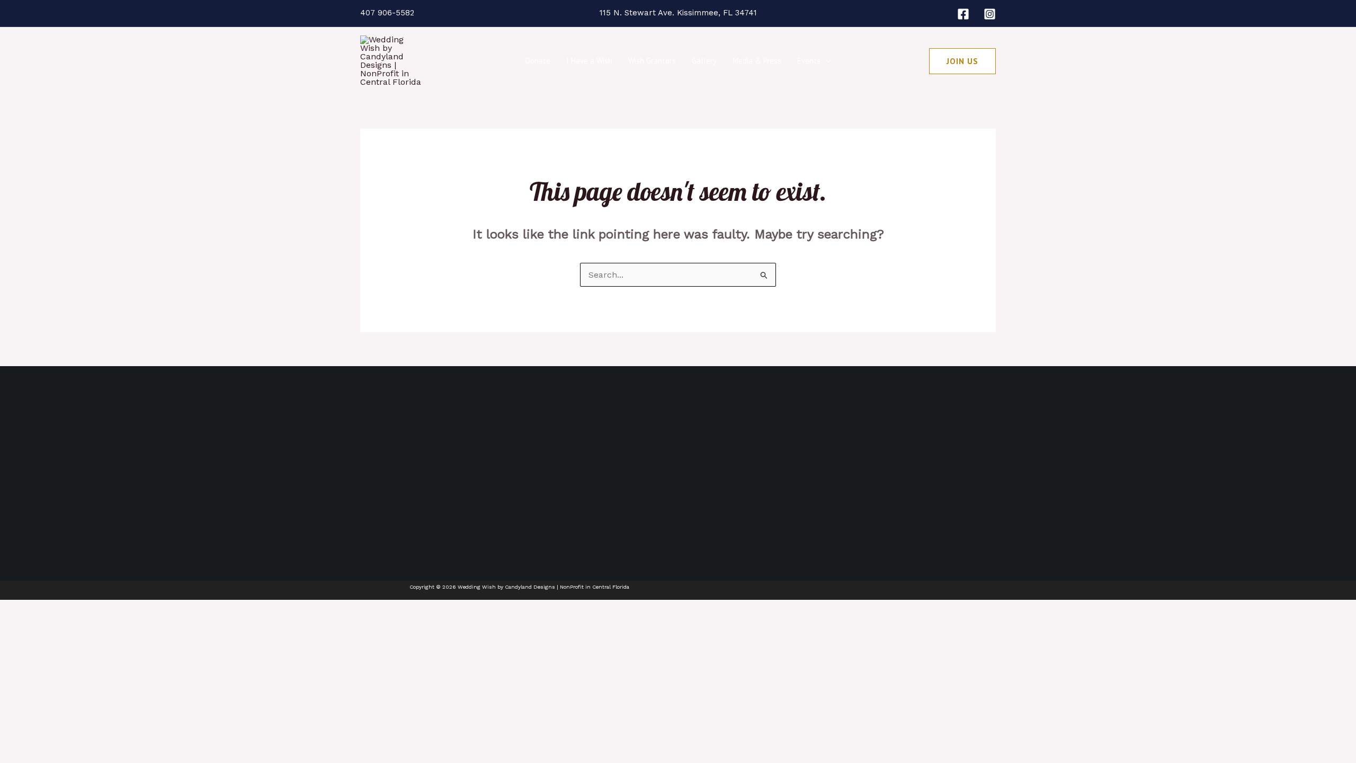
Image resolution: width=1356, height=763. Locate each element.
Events (808, 61)
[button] (825, 60)
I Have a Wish (589, 61)
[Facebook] (963, 14)
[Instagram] (990, 14)
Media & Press (757, 61)
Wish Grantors (652, 61)
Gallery (704, 61)
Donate (537, 61)
